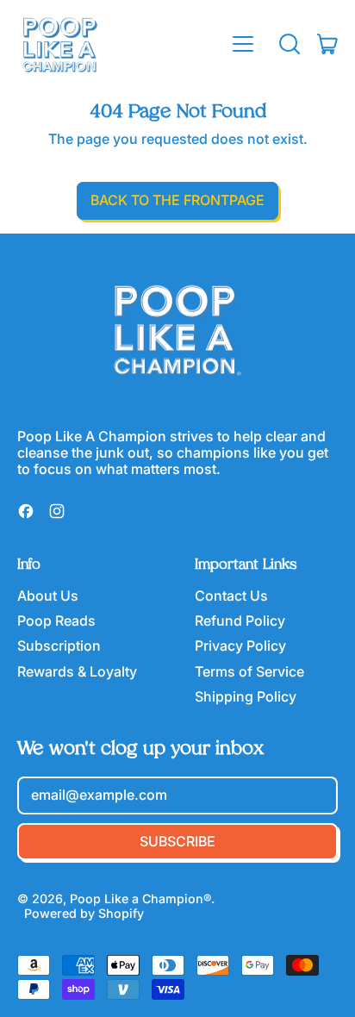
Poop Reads (56, 620)
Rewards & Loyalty (77, 671)
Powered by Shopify (84, 913)
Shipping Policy (245, 696)
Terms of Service (249, 671)
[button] (289, 44)
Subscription (59, 645)
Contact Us (231, 595)
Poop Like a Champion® (140, 898)
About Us (47, 595)
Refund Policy (240, 620)
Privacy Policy (240, 645)
